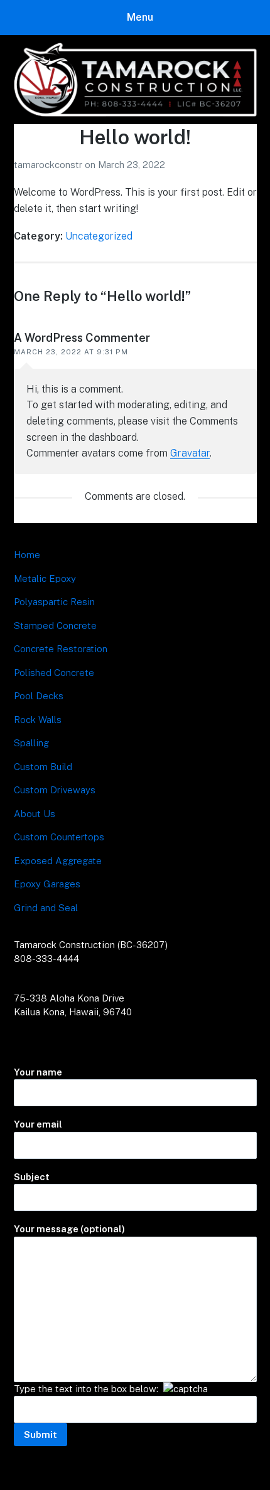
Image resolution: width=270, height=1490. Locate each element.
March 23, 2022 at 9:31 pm (71, 352)
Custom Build (43, 766)
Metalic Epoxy (45, 578)
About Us (34, 813)
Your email (38, 1124)
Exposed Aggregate (58, 860)
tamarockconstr (49, 164)
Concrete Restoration (60, 648)
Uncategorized (98, 236)
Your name (38, 1072)
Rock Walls (38, 719)
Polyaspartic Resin (54, 601)
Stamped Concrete (55, 625)
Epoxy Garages (47, 884)
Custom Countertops (59, 837)
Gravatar (190, 453)
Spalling (31, 742)
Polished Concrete (54, 672)
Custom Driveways (54, 790)
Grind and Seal (46, 907)
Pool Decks (38, 695)
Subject (32, 1176)
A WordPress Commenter (82, 337)
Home (27, 554)
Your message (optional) (69, 1228)
